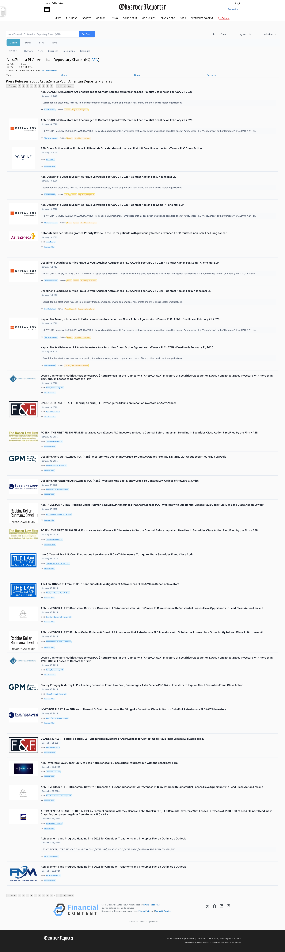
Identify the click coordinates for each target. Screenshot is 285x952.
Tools (54, 42)
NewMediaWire (49, 110)
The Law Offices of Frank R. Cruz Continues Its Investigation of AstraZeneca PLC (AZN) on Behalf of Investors (110, 584)
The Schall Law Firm (53, 772)
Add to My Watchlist (49, 70)
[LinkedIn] (221, 909)
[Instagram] (228, 909)
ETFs (41, 42)
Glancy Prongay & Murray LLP (56, 465)
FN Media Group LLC (53, 875)
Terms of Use (223, 942)
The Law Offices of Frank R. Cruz (57, 563)
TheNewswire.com (50, 138)
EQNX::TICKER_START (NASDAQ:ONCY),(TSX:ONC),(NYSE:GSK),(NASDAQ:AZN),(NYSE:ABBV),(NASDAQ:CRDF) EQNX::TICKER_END (109, 849)
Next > (70, 86)
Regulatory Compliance (80, 110)
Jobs (183, 18)
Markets (13, 42)
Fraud (67, 194)
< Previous (11, 86)
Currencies (53, 51)
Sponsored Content (202, 18)
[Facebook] (215, 909)
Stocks (28, 42)
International (69, 51)
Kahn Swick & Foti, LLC (54, 823)
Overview (28, 51)
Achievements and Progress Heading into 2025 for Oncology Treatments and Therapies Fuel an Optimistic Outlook (113, 838)
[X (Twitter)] (208, 909)
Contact (213, 942)
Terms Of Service (163, 911)
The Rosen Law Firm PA (54, 441)
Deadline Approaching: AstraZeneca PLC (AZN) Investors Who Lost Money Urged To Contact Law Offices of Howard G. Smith (120, 480)
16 (63, 86)
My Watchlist (245, 34)
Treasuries (85, 51)
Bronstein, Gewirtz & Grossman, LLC (58, 617)
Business (71, 18)
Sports (86, 18)
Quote (64, 75)
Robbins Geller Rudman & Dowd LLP (58, 514)
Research (211, 75)
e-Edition (224, 18)
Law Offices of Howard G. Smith (57, 489)
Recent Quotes (220, 34)
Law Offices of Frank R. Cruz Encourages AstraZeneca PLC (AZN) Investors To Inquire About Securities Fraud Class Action (118, 554)
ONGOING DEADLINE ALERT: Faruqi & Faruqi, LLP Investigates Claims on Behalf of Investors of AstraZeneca (108, 402)
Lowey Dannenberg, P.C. (55, 388)
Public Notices (58, 3)
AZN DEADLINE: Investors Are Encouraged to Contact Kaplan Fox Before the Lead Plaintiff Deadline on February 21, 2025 (117, 91)
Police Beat (130, 18)
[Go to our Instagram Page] (59, 944)
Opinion (101, 18)
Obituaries (149, 18)
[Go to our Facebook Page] (46, 944)
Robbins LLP (50, 159)
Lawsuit (67, 110)
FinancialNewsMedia (51, 856)
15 (58, 86)
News (58, 18)
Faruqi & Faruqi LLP (53, 412)
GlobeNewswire (49, 166)
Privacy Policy (144, 911)
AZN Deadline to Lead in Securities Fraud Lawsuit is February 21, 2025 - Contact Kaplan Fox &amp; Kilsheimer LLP (112, 204)
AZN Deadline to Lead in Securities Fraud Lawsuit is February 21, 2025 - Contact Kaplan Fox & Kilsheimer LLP (109, 176)
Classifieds (168, 18)
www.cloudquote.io (151, 904)
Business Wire (49, 247)
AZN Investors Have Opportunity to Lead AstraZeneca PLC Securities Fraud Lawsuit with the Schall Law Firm (109, 762)
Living (114, 18)
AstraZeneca (50, 242)
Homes (47, 3)
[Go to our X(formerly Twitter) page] (52, 944)
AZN (94, 59)
